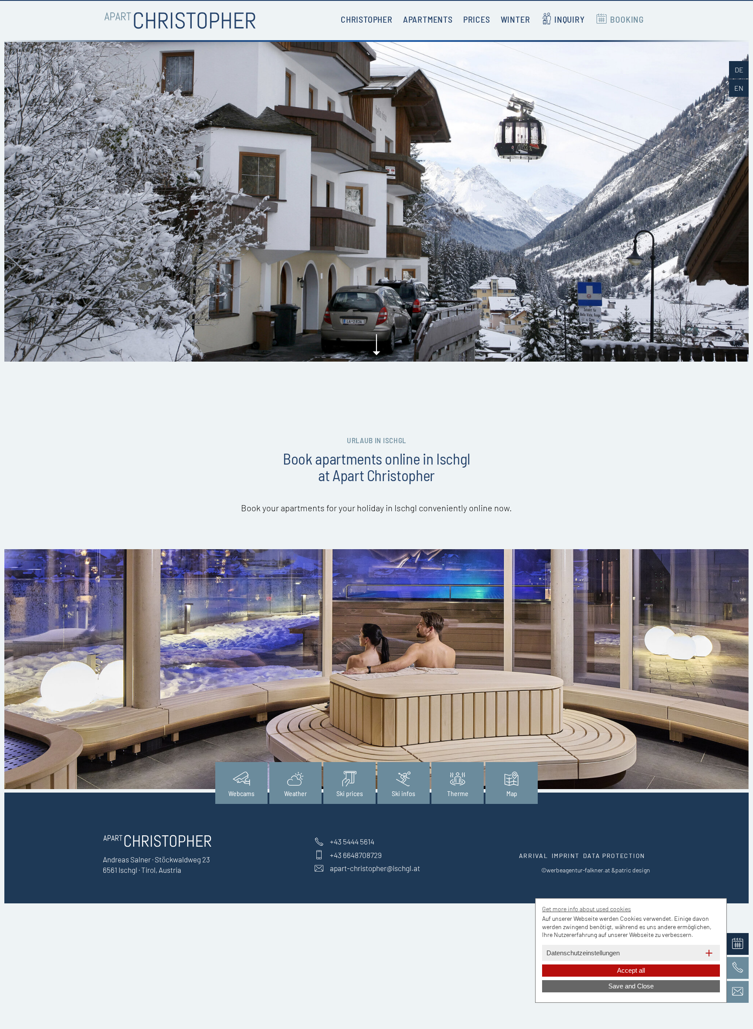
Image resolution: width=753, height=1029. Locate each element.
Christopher (367, 19)
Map (511, 793)
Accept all (631, 970)
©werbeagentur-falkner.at (575, 870)
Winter (515, 19)
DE (739, 69)
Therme (457, 793)
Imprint (566, 855)
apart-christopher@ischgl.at (375, 868)
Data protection (614, 855)
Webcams (241, 793)
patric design (632, 870)
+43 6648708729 (356, 855)
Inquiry (569, 19)
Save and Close (631, 986)
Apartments (428, 19)
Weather (295, 793)
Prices (476, 19)
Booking (627, 19)
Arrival (533, 855)
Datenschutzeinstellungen (583, 953)
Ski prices (349, 793)
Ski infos (403, 793)
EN (738, 88)
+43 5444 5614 (352, 841)
